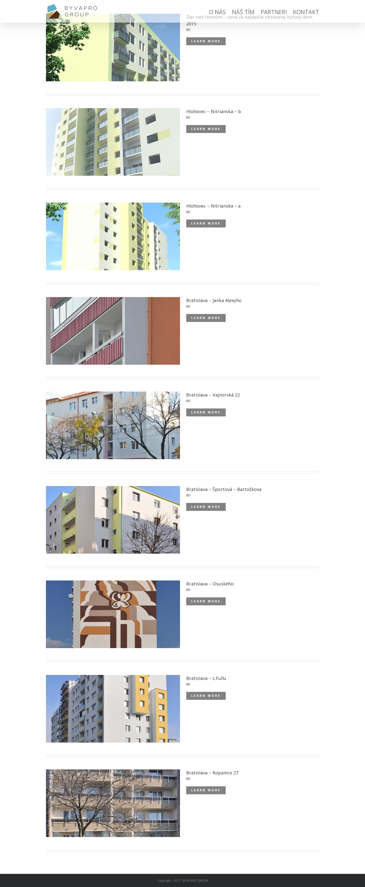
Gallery (113, 43)
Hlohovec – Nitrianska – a (113, 242)
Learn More (206, 41)
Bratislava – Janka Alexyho (113, 336)
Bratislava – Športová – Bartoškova (113, 525)
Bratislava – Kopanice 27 (113, 808)
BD (188, 29)
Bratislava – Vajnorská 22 (113, 431)
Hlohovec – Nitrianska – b (113, 147)
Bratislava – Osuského (113, 620)
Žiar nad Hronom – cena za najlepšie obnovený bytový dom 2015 (113, 53)
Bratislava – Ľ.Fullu (113, 714)
